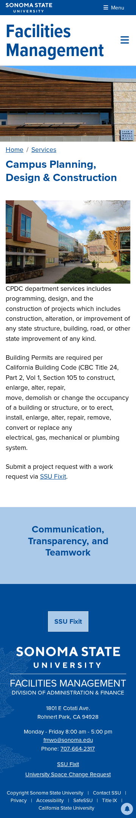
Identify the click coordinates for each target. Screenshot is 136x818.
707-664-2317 (77, 749)
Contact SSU (107, 792)
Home (14, 150)
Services (43, 150)
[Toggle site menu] (125, 40)
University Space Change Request (68, 774)
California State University (66, 808)
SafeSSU (83, 800)
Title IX (110, 800)
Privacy (19, 800)
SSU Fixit (53, 476)
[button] (127, 809)
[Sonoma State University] (29, 7)
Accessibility (50, 800)
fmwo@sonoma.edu (68, 740)
